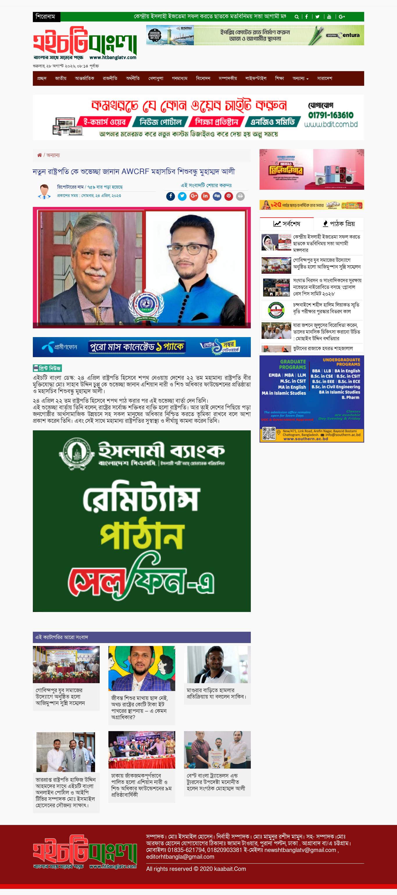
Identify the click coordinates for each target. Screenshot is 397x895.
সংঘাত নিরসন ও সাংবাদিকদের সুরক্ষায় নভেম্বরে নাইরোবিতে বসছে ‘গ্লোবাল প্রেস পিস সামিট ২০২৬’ (327, 287)
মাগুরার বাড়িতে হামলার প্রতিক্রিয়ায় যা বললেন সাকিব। (216, 694)
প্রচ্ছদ (42, 78)
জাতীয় (60, 78)
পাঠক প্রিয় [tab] (341, 224)
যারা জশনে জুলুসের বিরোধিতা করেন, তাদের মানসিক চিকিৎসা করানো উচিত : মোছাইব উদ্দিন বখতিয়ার (326, 332)
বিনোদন (203, 78)
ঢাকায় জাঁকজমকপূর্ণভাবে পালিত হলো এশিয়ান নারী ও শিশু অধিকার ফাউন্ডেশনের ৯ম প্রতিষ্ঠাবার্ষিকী (141, 785)
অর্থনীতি (133, 78)
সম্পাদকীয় (228, 78)
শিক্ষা (279, 78)
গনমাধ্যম (179, 78)
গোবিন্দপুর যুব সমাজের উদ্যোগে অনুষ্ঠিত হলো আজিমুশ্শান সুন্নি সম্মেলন (60, 697)
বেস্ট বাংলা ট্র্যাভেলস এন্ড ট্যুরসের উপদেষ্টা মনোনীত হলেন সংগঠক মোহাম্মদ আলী (216, 782)
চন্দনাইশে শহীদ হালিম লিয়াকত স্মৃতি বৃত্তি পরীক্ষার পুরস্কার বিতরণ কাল (326, 308)
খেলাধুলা (156, 78)
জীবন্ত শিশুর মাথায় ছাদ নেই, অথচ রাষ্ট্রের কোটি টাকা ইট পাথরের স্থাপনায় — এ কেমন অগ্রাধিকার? (139, 708)
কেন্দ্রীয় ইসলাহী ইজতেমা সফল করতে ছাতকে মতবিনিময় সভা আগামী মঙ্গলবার (198, 16)
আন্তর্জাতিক (84, 78)
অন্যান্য (299, 78)
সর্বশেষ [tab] (290, 224)
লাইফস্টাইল (256, 78)
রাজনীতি (110, 78)
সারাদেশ (324, 78)
